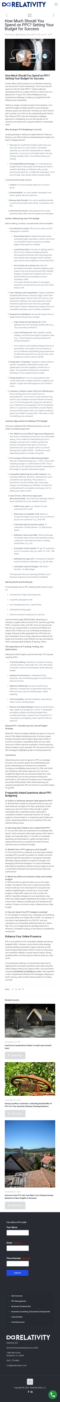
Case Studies (16, 1317)
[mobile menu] (56, 4)
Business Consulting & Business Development (30, 1312)
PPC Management (18, 1301)
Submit (17, 1273)
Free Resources (17, 1322)
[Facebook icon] (28, 1391)
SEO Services (16, 1296)
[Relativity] (24, 4)
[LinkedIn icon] (31, 1391)
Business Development (21, 1306)
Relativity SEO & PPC (26, 34)
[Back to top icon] (30, 1382)
